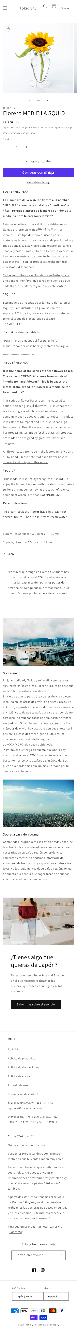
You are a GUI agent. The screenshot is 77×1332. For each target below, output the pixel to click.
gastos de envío (32, 127)
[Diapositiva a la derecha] (47, 100)
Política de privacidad (21, 1058)
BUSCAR (13, 1049)
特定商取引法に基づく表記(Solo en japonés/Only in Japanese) (30, 1105)
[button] (5, 8)
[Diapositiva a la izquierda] (29, 100)
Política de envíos (19, 1076)
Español (64, 8)
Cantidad (8, 139)
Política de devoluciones (23, 1067)
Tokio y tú (31, 1324)
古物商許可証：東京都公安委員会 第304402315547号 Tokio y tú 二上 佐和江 (33, 1119)
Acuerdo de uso (18, 1085)
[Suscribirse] (61, 1255)
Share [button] (11, 554)
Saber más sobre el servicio (36, 1004)
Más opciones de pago (38, 182)
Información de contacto (24, 1094)
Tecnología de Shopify (47, 1324)
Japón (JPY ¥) (24, 1296)
